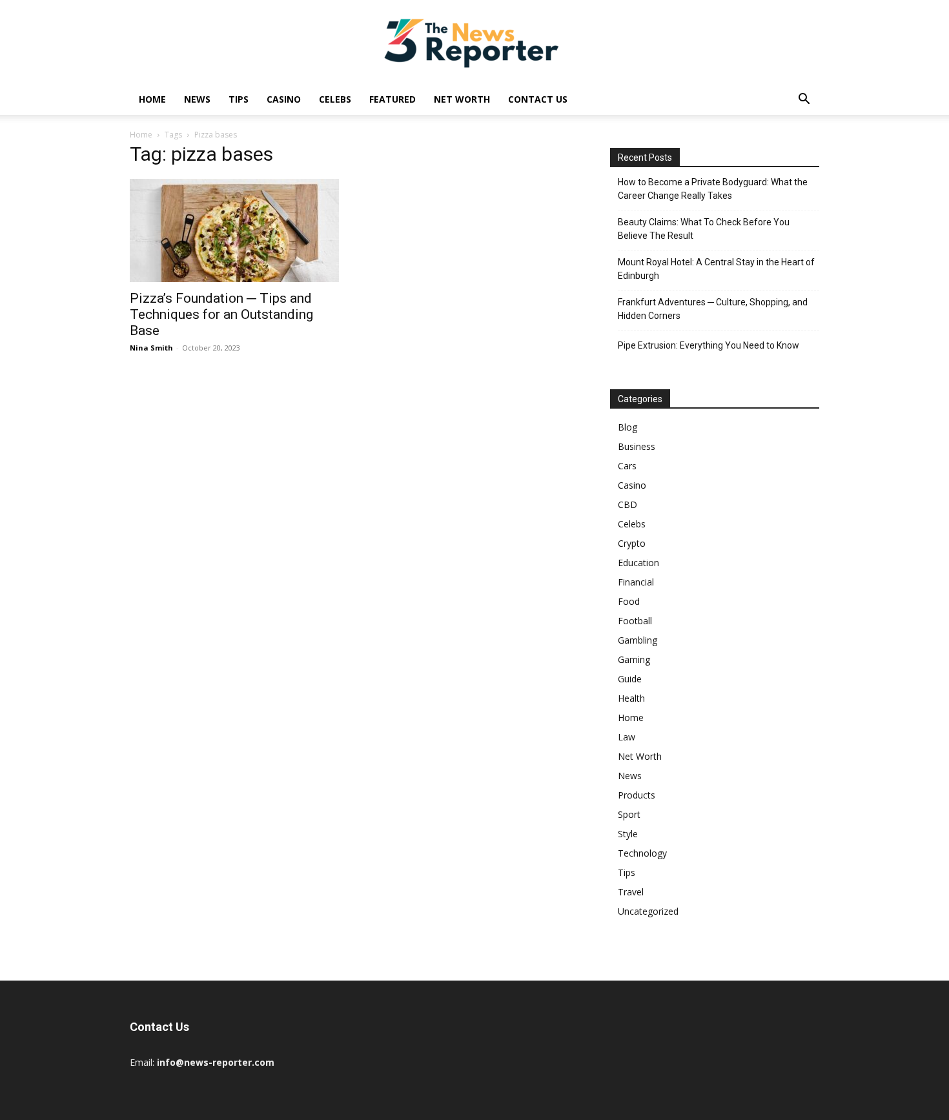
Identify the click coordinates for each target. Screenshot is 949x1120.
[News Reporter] (474, 42)
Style (628, 834)
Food (629, 601)
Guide (630, 679)
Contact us (537, 99)
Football (635, 621)
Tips (239, 99)
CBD (627, 504)
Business (636, 446)
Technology (642, 853)
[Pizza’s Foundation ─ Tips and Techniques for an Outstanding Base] (234, 230)
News (197, 99)
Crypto (632, 543)
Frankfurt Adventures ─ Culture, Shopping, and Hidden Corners (713, 309)
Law (626, 737)
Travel (631, 892)
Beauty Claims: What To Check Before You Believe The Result (704, 229)
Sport (629, 814)
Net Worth (462, 99)
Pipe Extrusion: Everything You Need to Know (708, 345)
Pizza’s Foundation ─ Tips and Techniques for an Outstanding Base (221, 314)
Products (636, 795)
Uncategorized (648, 911)
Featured (392, 99)
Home (152, 99)
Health (631, 698)
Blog (627, 427)
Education (638, 562)
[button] (803, 100)
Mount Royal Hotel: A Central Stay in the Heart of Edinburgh (716, 269)
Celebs (335, 99)
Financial (636, 582)
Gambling (637, 640)
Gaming (634, 659)
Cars (627, 466)
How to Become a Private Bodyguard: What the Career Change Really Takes (713, 189)
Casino (284, 99)
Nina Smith (151, 347)
